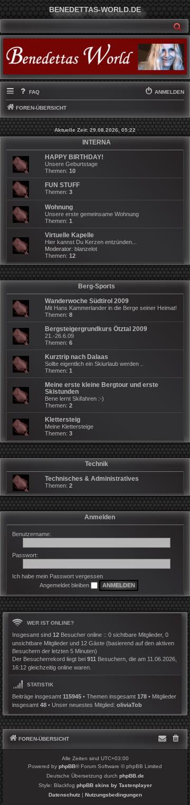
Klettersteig (62, 419)
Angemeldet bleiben (65, 585)
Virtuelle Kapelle (69, 235)
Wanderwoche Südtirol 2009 (87, 301)
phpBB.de (131, 776)
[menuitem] (28, 92)
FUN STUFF (62, 185)
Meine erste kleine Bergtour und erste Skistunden (101, 388)
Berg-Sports (96, 286)
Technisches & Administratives (92, 478)
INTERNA (96, 142)
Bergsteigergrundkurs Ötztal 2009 (96, 329)
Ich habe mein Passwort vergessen (57, 576)
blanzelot (85, 249)
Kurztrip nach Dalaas (76, 357)
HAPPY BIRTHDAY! (74, 157)
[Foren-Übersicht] (95, 56)
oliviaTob (129, 705)
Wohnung (59, 207)
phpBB (67, 766)
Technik (96, 464)
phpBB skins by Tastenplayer (114, 785)
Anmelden (99, 517)
